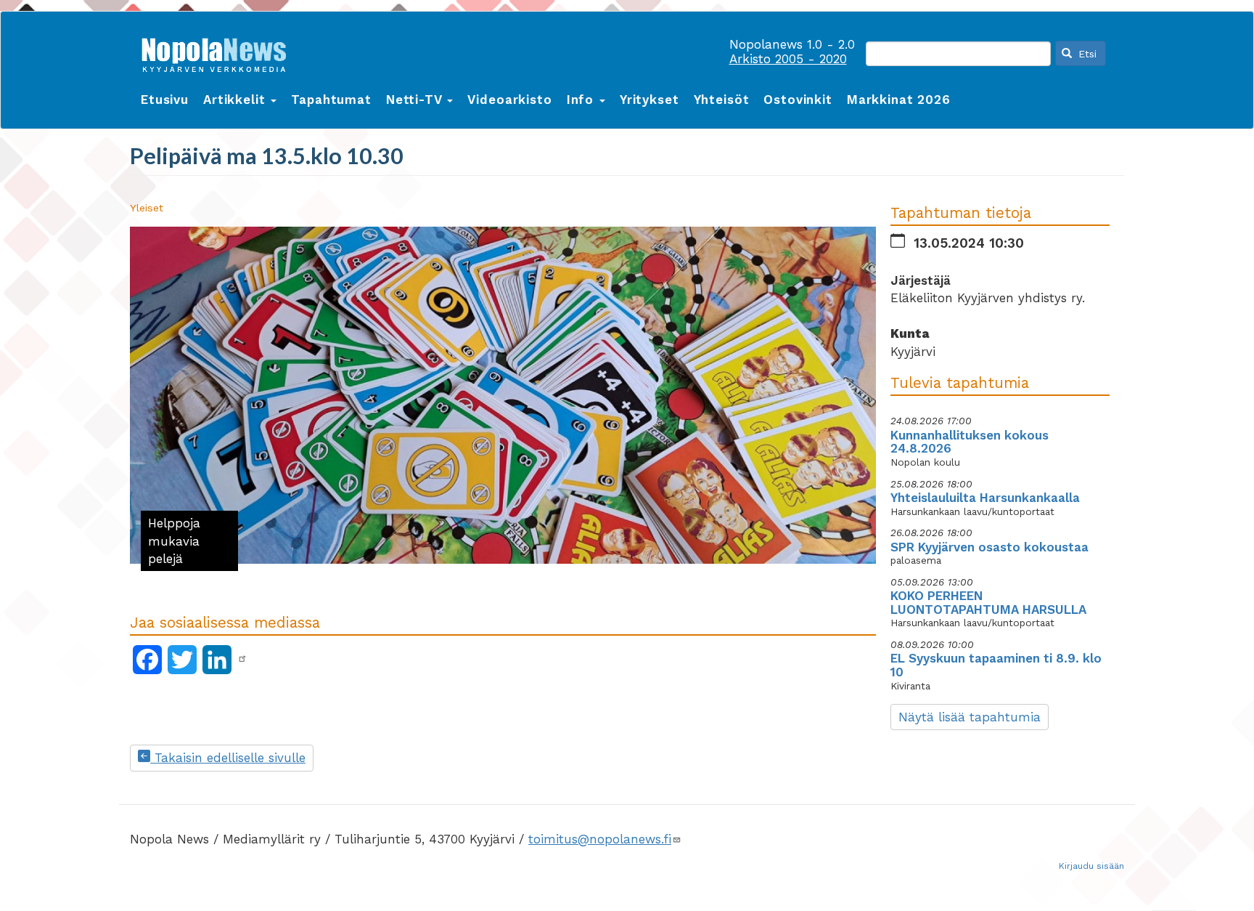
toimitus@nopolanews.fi (599, 839)
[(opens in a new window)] (242, 658)
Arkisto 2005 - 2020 (788, 59)
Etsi (1086, 54)
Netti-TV (416, 99)
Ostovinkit (797, 99)
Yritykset (649, 99)
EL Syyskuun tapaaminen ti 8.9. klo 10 (996, 665)
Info (582, 99)
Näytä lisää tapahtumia (969, 717)
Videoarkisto (509, 99)
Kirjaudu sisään (1091, 866)
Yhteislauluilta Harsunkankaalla (985, 497)
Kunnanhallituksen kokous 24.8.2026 (969, 442)
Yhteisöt (722, 99)
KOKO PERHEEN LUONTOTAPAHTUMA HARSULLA (988, 602)
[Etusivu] (219, 52)
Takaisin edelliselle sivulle (228, 757)
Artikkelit (236, 99)
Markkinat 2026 (899, 99)
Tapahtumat (331, 99)
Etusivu (165, 99)
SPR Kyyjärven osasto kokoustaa (989, 547)
